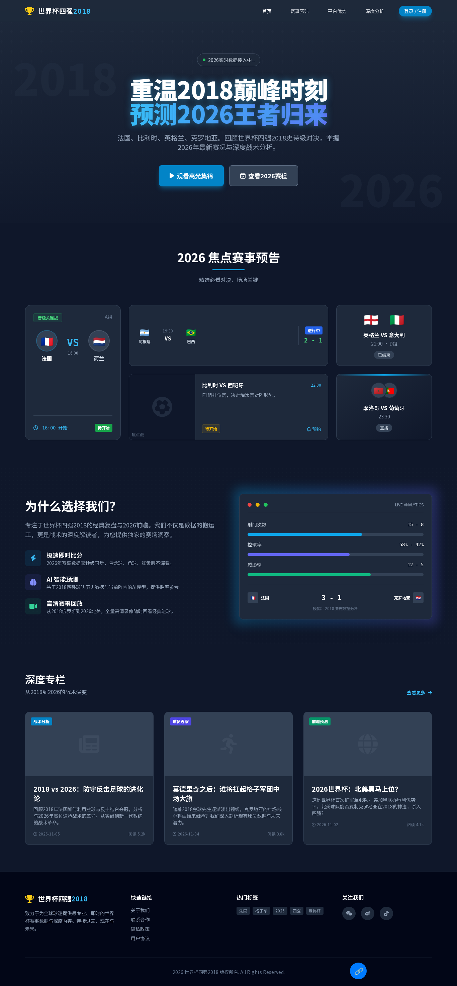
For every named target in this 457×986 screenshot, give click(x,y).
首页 (267, 11)
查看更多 (417, 692)
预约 (316, 428)
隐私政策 (140, 928)
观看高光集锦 (195, 175)
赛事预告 (299, 11)
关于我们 (140, 910)
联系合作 (140, 919)
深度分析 (374, 11)
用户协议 (140, 938)
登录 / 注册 (415, 11)
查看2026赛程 (267, 175)
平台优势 (337, 11)
